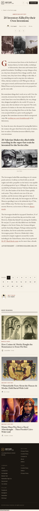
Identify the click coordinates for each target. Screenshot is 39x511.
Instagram (4, 493)
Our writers (4, 484)
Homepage (4, 473)
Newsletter (4, 495)
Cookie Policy (24, 454)
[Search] (27, 3)
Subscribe (33, 2)
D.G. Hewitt (14, 26)
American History (19, 14)
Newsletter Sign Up (6, 478)
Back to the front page (8, 10)
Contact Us (24, 456)
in (19, 31)
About (22, 459)
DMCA (22, 461)
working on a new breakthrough (18, 118)
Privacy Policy (24, 451)
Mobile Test (4, 476)
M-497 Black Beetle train (9, 241)
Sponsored (4, 481)
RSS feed (3, 498)
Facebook (4, 490)
